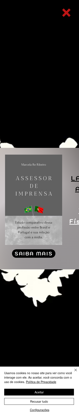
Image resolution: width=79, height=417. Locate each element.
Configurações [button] (39, 410)
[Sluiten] (73, 372)
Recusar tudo (39, 401)
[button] (66, 12)
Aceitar (39, 392)
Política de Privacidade (41, 382)
